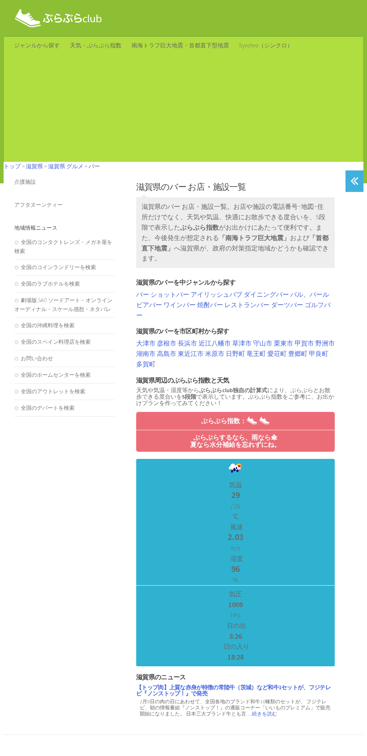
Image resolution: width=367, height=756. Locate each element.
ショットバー (170, 294)
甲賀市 (304, 343)
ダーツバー (287, 305)
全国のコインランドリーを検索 (58, 267)
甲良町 (318, 353)
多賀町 (146, 364)
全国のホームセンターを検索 (56, 374)
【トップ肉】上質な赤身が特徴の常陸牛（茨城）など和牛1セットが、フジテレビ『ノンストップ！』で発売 (233, 690)
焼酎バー (210, 305)
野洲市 (325, 343)
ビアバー (149, 305)
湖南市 (146, 353)
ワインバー (179, 305)
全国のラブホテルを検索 (50, 283)
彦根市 (166, 343)
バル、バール (309, 294)
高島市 (166, 353)
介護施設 (25, 181)
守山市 (262, 343)
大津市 (146, 343)
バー (142, 294)
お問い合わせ (37, 358)
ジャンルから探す (37, 45)
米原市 (214, 353)
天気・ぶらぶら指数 (95, 45)
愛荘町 (277, 353)
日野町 (235, 353)
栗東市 (283, 343)
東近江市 (191, 353)
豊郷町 (298, 353)
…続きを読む (262, 713)
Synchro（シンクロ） (266, 45)
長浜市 (187, 343)
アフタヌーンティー (38, 204)
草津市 (242, 343)
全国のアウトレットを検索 (53, 391)
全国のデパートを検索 (48, 407)
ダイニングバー (266, 294)
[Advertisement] (183, 108)
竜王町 (256, 353)
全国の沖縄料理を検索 (48, 325)
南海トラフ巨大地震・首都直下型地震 (180, 45)
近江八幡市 (215, 343)
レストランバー (247, 305)
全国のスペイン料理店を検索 (56, 341)
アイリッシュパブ (216, 294)
